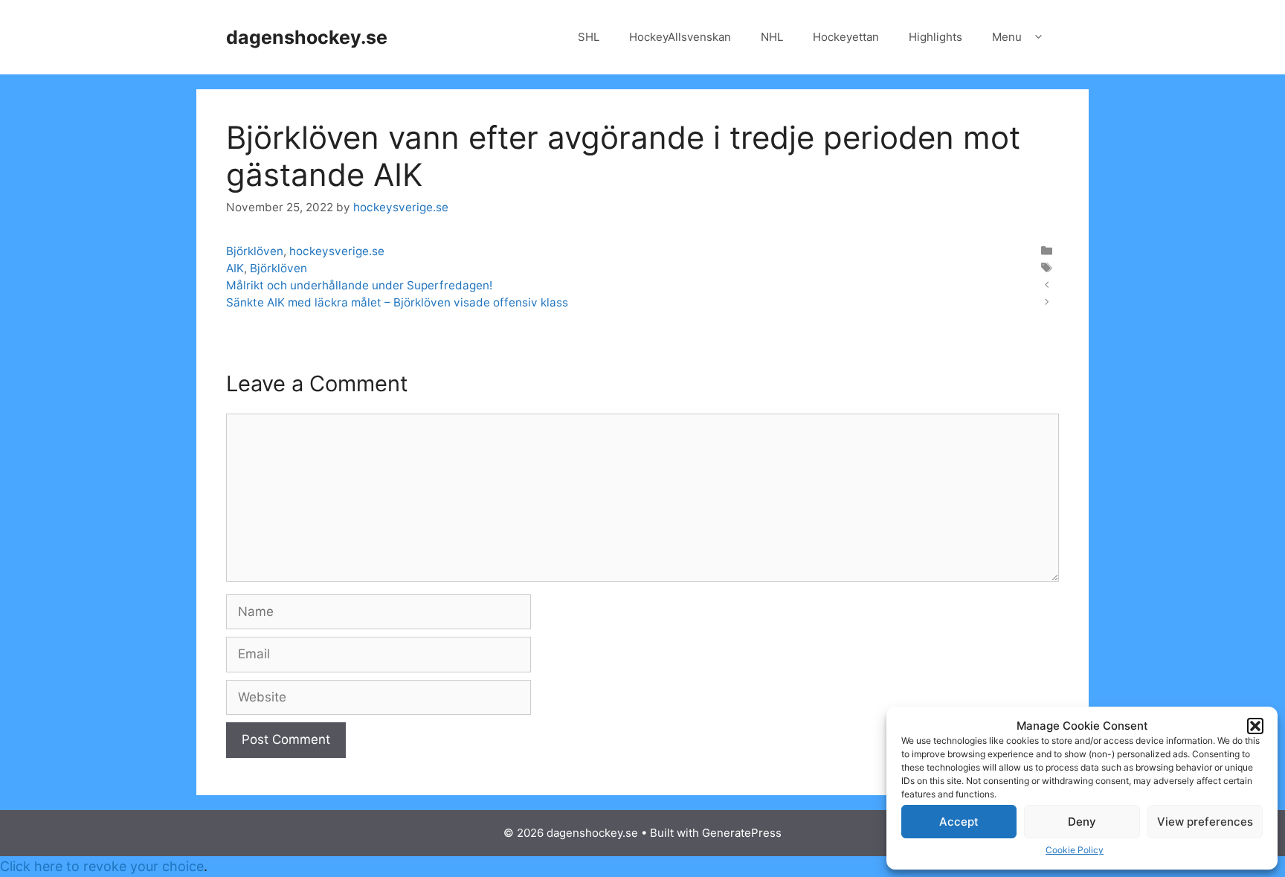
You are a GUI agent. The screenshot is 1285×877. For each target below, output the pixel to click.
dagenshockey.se (306, 37)
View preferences (1205, 822)
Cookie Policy (1075, 849)
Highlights (935, 37)
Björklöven (254, 251)
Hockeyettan (846, 37)
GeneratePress (742, 833)
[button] (1255, 726)
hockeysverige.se (336, 251)
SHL (588, 37)
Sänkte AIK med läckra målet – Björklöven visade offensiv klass (397, 302)
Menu (1007, 37)
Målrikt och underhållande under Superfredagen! (359, 285)
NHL (772, 37)
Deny (1082, 822)
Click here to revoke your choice (102, 866)
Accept (959, 822)
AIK (235, 268)
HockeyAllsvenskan (680, 37)
